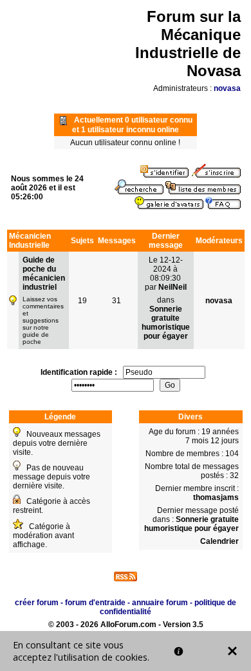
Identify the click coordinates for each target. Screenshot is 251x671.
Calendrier (219, 541)
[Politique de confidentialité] (178, 651)
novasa (227, 88)
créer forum (37, 602)
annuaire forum (160, 602)
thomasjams (216, 497)
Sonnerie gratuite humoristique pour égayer (166, 323)
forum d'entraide (95, 602)
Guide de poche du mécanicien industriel (44, 273)
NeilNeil (172, 287)
